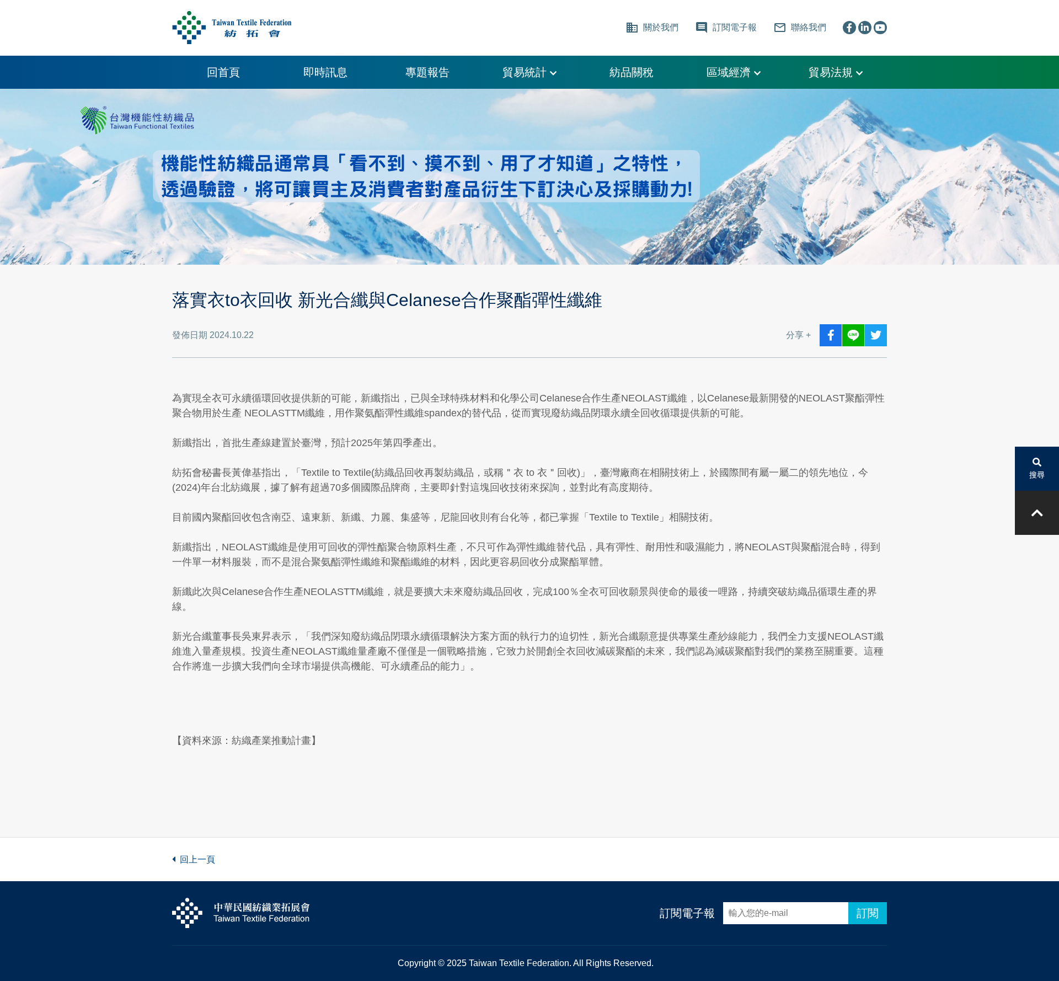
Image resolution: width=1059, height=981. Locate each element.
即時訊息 (325, 72)
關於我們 (651, 27)
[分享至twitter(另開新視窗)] (876, 335)
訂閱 (868, 913)
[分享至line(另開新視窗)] (853, 335)
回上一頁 (195, 859)
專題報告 (427, 72)
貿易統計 (526, 72)
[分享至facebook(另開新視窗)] (831, 335)
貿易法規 (832, 72)
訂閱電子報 (687, 913)
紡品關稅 (631, 72)
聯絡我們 (799, 27)
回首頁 (223, 72)
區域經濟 (730, 72)
